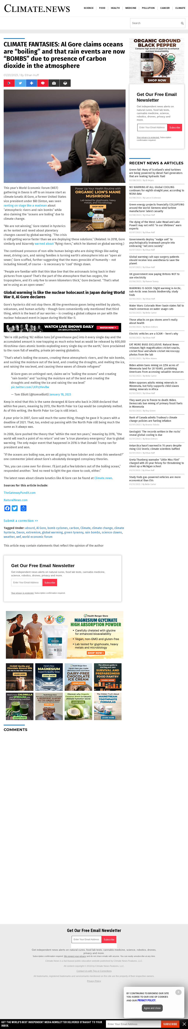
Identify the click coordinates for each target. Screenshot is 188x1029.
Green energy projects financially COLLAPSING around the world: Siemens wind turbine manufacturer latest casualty (156, 208)
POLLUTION (148, 8)
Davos (20, 532)
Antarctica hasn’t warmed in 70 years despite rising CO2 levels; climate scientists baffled (155, 447)
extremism (33, 532)
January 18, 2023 (60, 394)
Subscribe (170, 1024)
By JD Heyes (148, 180)
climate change (102, 528)
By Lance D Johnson (152, 198)
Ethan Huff (32, 75)
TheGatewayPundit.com (20, 493)
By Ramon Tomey (150, 281)
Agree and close (152, 1008)
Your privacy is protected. (22, 593)
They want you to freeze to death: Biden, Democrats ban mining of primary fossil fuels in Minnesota (155, 403)
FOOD (102, 8)
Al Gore (41, 528)
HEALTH (115, 8)
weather (9, 537)
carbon (74, 528)
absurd (30, 528)
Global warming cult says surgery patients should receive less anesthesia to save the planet (154, 260)
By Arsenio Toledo (151, 425)
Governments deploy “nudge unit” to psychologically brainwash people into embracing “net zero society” (152, 243)
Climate (85, 528)
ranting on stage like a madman (25, 205)
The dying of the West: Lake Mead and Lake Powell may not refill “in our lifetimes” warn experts (155, 225)
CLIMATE (180, 8)
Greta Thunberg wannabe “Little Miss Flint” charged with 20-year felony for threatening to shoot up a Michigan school (156, 463)
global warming (52, 532)
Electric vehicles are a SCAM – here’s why (153, 333)
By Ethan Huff (149, 215)
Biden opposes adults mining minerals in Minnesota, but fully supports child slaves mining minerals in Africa (154, 386)
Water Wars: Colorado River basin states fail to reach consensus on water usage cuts (156, 307)
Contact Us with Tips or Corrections (94, 971)
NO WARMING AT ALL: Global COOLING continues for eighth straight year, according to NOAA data (156, 190)
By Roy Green (149, 411)
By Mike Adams (150, 358)
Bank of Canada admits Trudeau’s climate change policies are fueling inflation (153, 419)
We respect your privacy (75, 956)
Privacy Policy (94, 981)
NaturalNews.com (16, 500)
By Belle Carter (150, 313)
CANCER (165, 8)
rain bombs (92, 532)
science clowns (112, 532)
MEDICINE (130, 8)
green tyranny (73, 532)
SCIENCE (88, 8)
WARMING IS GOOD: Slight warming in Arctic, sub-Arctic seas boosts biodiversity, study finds (155, 291)
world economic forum (37, 537)
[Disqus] (65, 781)
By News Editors (150, 327)
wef (18, 537)
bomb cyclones (57, 528)
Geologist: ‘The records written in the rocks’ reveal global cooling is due (155, 433)
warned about (44, 243)
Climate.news (103, 478)
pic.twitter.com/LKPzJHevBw (30, 387)
